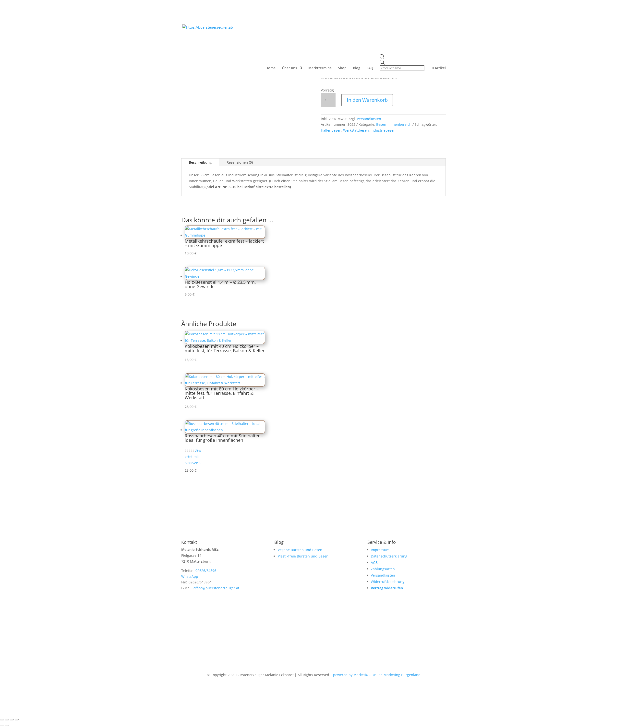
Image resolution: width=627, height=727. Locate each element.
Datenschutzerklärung (389, 556)
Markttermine (320, 68)
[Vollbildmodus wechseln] (7, 719)
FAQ (370, 68)
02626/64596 (205, 570)
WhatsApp (189, 576)
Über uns (289, 68)
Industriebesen (383, 130)
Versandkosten (369, 118)
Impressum (380, 549)
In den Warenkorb (367, 100)
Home (270, 68)
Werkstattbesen (356, 130)
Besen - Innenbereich (393, 124)
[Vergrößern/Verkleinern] (2, 719)
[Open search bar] (402, 57)
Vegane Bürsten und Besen (300, 549)
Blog (356, 68)
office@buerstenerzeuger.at (216, 588)
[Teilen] (12, 719)
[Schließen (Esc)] (17, 719)
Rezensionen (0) (240, 162)
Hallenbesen (331, 130)
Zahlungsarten (383, 569)
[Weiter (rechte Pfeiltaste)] (7, 725)
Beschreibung (200, 162)
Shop (342, 68)
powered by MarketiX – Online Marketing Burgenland (377, 674)
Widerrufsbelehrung (387, 581)
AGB (374, 562)
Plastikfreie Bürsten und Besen (303, 556)
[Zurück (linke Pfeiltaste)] (2, 725)
